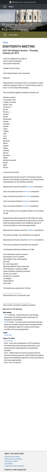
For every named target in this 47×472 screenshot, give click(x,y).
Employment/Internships (13, 459)
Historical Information (12, 457)
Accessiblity (8, 464)
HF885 (6, 322)
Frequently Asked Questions (14, 466)
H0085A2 (31, 240)
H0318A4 (30, 187)
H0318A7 (27, 196)
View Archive (8, 341)
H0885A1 (31, 230)
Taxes (5, 42)
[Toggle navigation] (5, 6)
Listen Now (8, 335)
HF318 (6, 315)
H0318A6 (27, 191)
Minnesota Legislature (24, 2)
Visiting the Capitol (11, 461)
